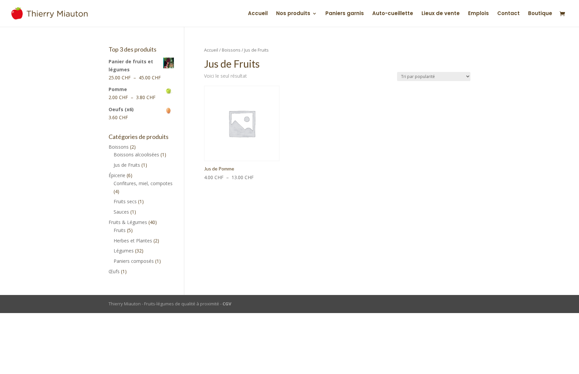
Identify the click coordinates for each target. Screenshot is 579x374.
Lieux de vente (441, 14)
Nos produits (293, 14)
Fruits (120, 230)
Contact (508, 14)
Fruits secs (125, 201)
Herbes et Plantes (133, 240)
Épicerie (117, 175)
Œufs (114, 271)
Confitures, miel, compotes (143, 183)
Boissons (231, 50)
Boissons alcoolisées (136, 154)
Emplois (478, 14)
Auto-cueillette (392, 14)
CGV (226, 304)
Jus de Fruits (127, 165)
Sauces (121, 212)
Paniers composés (134, 261)
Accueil (258, 14)
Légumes (124, 250)
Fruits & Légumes (128, 222)
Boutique (540, 14)
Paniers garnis (344, 14)
